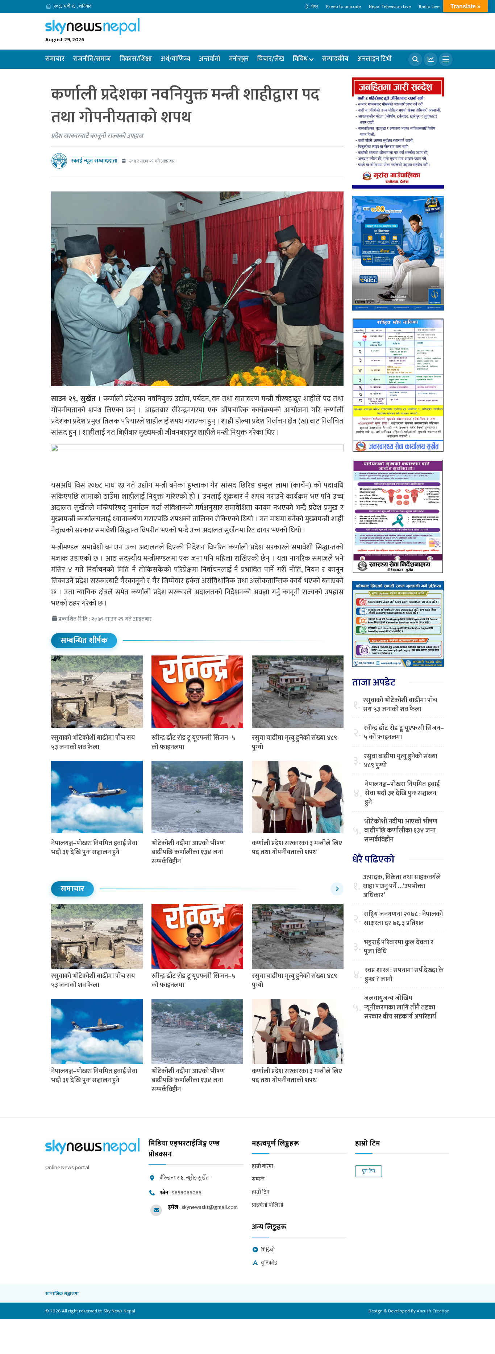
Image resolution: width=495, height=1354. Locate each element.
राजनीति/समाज (92, 59)
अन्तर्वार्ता (209, 59)
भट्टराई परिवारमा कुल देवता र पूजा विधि (398, 947)
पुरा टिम (368, 1171)
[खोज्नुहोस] (415, 59)
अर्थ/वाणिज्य (175, 59)
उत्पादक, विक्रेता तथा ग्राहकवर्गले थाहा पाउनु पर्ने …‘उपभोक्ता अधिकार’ (402, 886)
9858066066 (186, 1192)
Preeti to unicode (343, 6)
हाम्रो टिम (261, 1192)
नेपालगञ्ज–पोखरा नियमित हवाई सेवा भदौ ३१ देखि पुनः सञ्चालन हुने (94, 848)
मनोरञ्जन (239, 59)
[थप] (446, 59)
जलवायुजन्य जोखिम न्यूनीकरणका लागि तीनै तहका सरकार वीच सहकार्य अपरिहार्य (400, 1007)
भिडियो (268, 1250)
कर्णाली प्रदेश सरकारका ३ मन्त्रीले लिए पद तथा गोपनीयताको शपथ (297, 848)
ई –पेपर (311, 6)
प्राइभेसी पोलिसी (267, 1205)
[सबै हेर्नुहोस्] (337, 888)
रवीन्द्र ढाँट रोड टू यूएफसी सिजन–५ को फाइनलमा (193, 742)
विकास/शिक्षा (136, 59)
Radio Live (429, 6)
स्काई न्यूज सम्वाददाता (94, 161)
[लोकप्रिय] (430, 59)
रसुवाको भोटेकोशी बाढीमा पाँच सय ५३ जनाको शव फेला (93, 742)
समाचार (55, 59)
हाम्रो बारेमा (262, 1167)
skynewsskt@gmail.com (210, 1207)
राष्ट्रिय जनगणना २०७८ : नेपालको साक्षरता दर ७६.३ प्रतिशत (403, 919)
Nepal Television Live (390, 6)
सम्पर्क (258, 1180)
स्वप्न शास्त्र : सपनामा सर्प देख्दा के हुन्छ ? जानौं (404, 975)
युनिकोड (269, 1263)
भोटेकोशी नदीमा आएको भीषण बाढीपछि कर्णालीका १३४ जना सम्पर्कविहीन (188, 852)
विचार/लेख (270, 59)
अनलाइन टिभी (374, 59)
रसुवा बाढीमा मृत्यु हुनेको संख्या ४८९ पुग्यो (294, 742)
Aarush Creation (433, 1311)
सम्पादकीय (335, 59)
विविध (300, 59)
